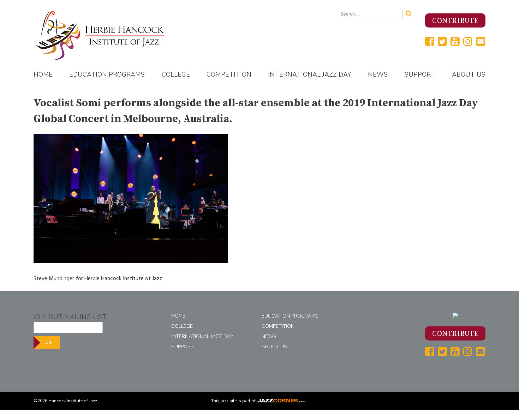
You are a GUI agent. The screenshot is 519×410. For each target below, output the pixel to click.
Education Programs (107, 74)
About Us (468, 74)
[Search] (411, 12)
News (378, 74)
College (176, 74)
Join (48, 342)
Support (420, 74)
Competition (229, 74)
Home (43, 74)
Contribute (455, 21)
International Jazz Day (309, 74)
